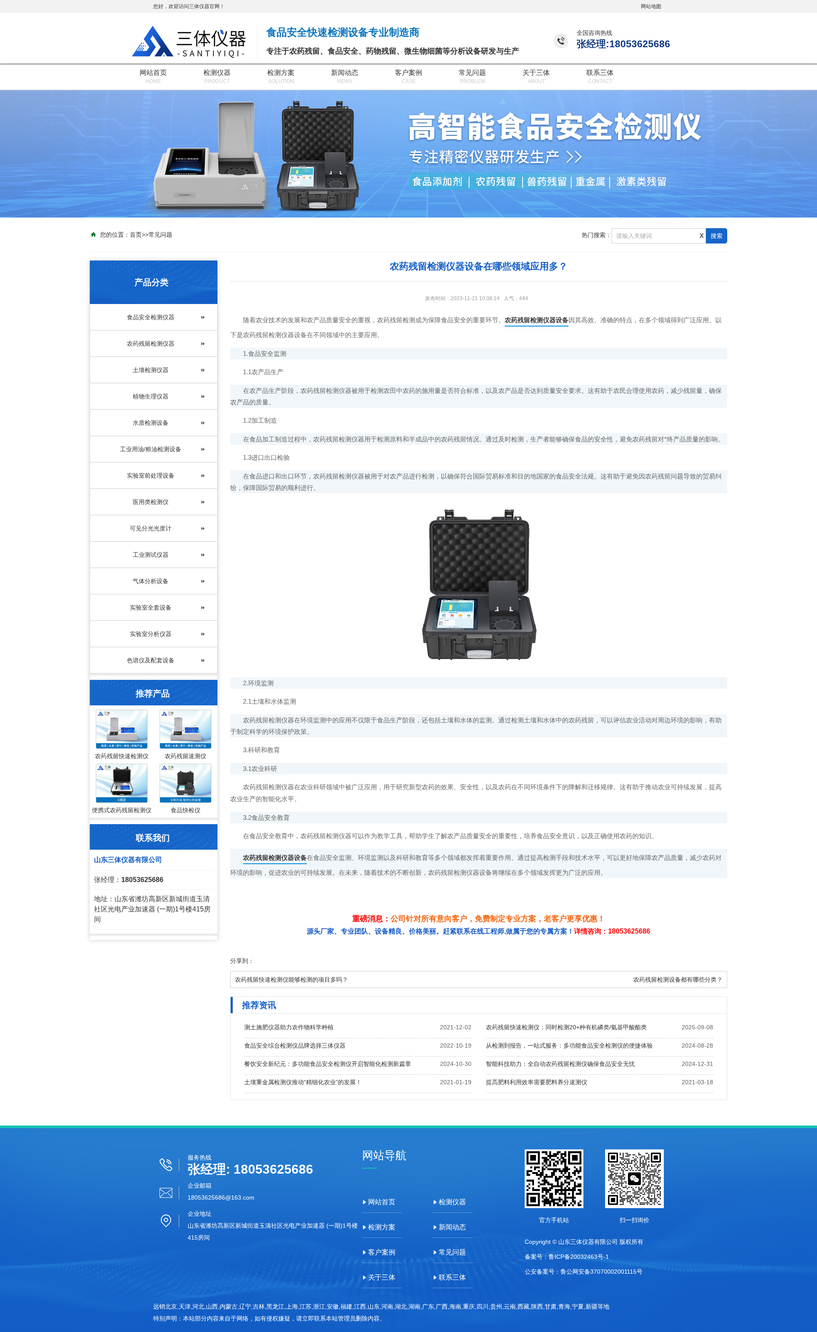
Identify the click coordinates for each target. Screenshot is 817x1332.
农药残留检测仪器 (150, 343)
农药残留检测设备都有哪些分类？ (678, 979)
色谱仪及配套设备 (150, 660)
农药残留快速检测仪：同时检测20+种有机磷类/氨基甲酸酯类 (566, 1027)
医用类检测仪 (151, 501)
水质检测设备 (151, 422)
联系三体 (600, 72)
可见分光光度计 (150, 528)
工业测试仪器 (151, 554)
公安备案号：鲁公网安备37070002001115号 (584, 1271)
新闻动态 (344, 72)
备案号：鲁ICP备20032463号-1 (567, 1256)
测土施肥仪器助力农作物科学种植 (289, 1027)
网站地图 (651, 6)
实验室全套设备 (150, 607)
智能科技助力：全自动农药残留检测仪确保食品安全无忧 (560, 1063)
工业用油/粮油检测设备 (150, 449)
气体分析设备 (151, 581)
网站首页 (153, 72)
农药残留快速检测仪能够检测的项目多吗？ (291, 979)
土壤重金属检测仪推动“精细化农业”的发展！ (303, 1082)
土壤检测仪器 (151, 370)
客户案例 (408, 72)
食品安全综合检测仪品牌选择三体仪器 (295, 1045)
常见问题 (472, 72)
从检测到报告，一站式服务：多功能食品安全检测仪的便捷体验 (569, 1045)
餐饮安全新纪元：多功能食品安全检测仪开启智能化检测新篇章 (327, 1063)
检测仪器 (217, 72)
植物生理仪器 (151, 396)
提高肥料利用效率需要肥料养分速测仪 (536, 1082)
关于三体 (536, 72)
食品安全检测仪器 (150, 317)
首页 (136, 234)
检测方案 (280, 72)
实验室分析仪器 (150, 633)
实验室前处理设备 (150, 475)
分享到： (242, 960)
